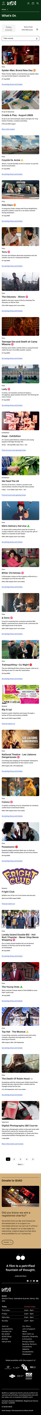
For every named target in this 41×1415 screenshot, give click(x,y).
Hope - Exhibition (11, 435)
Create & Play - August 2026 (17, 115)
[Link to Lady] (20, 374)
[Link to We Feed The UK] (20, 465)
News (24, 1331)
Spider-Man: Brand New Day (17, 70)
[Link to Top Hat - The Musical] (20, 1016)
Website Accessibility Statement (27, 1351)
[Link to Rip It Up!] (20, 694)
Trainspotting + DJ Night (15, 664)
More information (8, 129)
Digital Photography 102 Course (20, 1125)
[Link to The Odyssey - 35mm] (20, 281)
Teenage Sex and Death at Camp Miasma (19, 343)
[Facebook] (28, 1281)
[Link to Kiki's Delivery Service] (20, 510)
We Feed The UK (10, 480)
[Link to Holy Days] (20, 189)
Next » (20, 1164)
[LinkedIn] (34, 1281)
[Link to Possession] (20, 831)
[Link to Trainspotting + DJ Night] (20, 649)
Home (4, 9)
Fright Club (8, 891)
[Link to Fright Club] (20, 876)
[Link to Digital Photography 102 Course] (20, 1110)
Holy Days (7, 204)
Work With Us (28, 1334)
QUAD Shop (6, 1336)
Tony (4, 251)
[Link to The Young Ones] (20, 971)
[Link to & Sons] (20, 602)
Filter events (8, 38)
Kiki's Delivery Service (14, 525)
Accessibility (7, 1329)
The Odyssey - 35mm (13, 296)
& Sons (6, 617)
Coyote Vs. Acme (11, 159)
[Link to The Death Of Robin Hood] (20, 1063)
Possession (8, 846)
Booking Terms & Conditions (29, 1345)
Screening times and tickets (12, 84)
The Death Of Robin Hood (16, 1078)
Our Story (26, 1326)
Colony (6, 801)
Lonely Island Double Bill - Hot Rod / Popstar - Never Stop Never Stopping (20, 937)
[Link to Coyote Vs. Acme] (20, 144)
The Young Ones (10, 986)
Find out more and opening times (14, 450)
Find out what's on (8, 723)
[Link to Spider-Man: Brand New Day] (20, 55)
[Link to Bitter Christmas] (20, 557)
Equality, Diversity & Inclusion (30, 1337)
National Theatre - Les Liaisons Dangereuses (19, 755)
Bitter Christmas (11, 572)
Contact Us (6, 1331)
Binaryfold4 (28, 1410)
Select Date (28, 27)
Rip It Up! (7, 709)
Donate (6, 1242)
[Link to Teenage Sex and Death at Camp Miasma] (20, 326)
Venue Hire (6, 1341)
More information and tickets (12, 1144)
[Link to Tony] (20, 236)
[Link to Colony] (20, 786)
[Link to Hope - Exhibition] (20, 421)
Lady (4, 388)
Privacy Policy (28, 1341)
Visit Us (5, 1326)
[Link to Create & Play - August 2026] (20, 100)
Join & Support (28, 1329)
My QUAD (6, 1334)
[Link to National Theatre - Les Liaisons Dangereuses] (20, 739)
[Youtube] (37, 1281)
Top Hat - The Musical (13, 1031)
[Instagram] (31, 1281)
